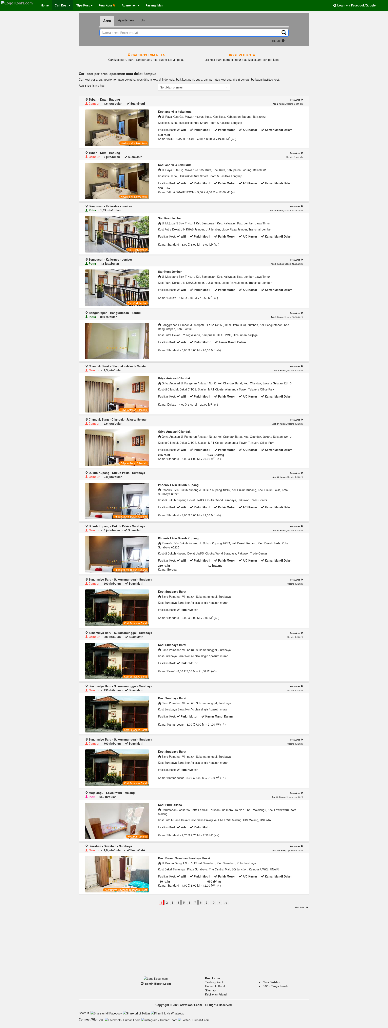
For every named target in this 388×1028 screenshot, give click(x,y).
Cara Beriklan (271, 982)
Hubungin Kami (215, 986)
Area (107, 20)
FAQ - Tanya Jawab (275, 986)
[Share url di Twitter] (136, 1013)
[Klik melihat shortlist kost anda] (382, 3)
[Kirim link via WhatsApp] (167, 1013)
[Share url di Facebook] (106, 1013)
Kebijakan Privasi (216, 994)
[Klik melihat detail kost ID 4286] (117, 341)
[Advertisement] (194, 940)
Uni (143, 20)
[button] (194, 87)
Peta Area (295, 99)
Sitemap (210, 990)
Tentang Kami (214, 982)
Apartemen (126, 20)
